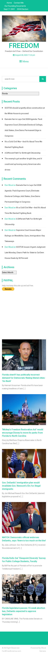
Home (9, 3)
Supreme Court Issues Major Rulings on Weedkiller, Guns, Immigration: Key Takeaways (25, 235)
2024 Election (22, 9)
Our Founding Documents (15, 6)
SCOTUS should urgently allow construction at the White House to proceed (25, 111)
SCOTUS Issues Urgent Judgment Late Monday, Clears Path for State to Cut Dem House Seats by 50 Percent (25, 252)
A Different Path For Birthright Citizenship (22, 153)
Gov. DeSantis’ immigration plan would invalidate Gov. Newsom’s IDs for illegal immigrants (21, 485)
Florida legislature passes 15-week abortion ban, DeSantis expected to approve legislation (23, 611)
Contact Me (19, 3)
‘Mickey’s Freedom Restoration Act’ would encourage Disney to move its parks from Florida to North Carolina (22, 432)
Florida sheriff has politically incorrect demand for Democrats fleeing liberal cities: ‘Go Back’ (23, 377)
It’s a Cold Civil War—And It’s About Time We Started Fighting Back (23, 144)
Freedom (24, 46)
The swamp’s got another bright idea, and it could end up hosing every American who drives (23, 164)
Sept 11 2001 (9, 9)
